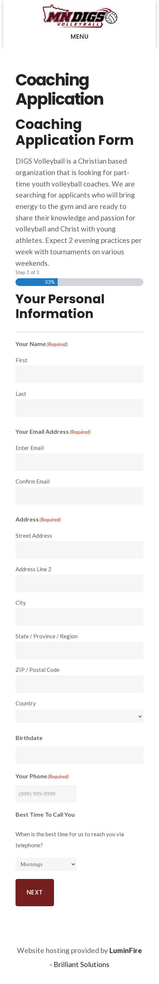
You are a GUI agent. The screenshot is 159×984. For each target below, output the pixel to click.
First (21, 360)
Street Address (34, 535)
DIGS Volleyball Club (79, 16)
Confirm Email (33, 481)
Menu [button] (79, 36)
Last (21, 393)
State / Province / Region (47, 636)
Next (35, 892)
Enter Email (30, 447)
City (21, 602)
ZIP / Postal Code (38, 669)
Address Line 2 (33, 569)
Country (26, 703)
